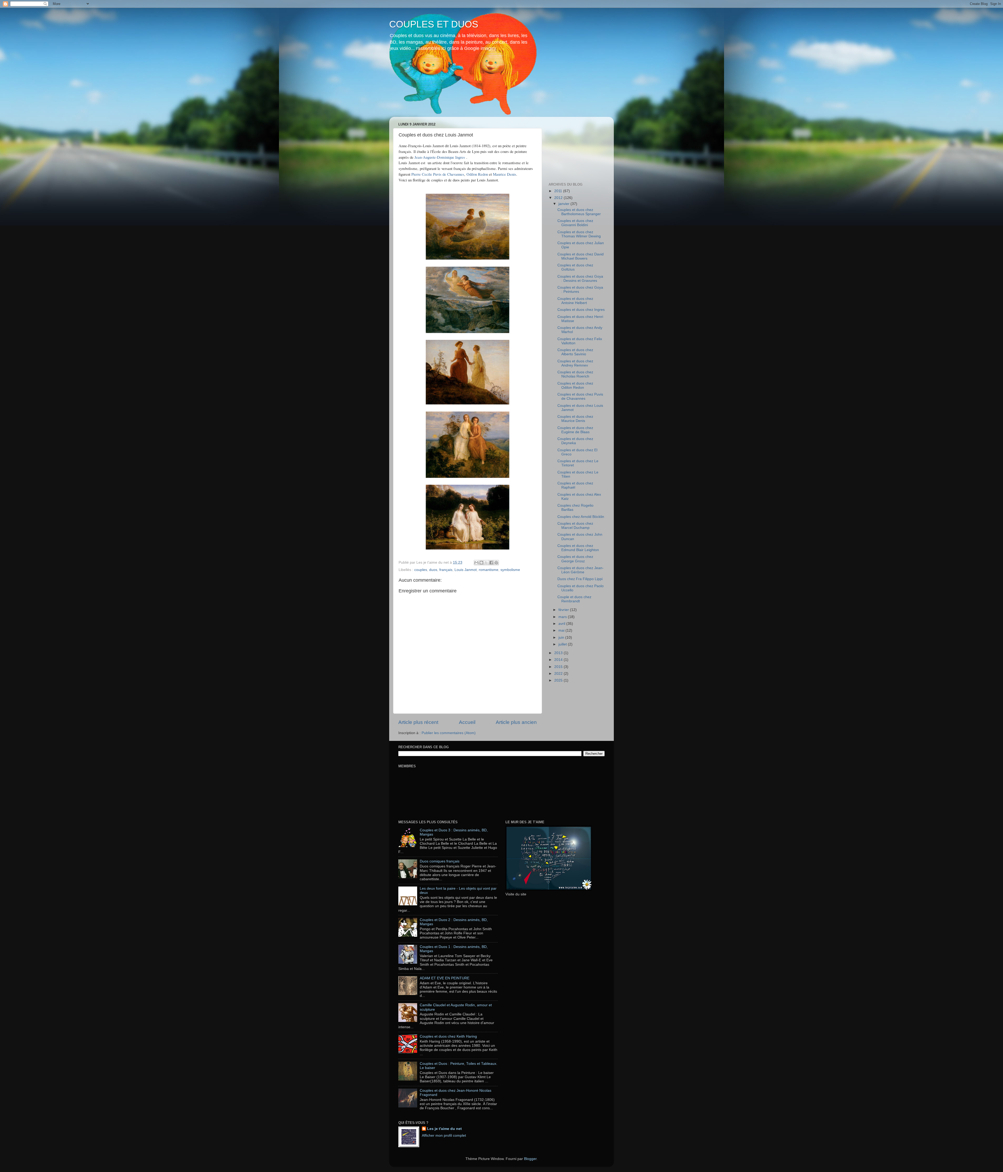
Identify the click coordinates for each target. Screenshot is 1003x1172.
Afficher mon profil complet (444, 1135)
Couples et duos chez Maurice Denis (575, 419)
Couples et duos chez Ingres (581, 310)
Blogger (530, 1159)
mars (563, 617)
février (564, 610)
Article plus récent (418, 722)
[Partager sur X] (486, 562)
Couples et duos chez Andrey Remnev (575, 363)
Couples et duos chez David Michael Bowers (580, 256)
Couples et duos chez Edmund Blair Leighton (578, 548)
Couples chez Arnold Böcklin (580, 517)
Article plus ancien (516, 722)
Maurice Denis (504, 174)
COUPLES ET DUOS (433, 24)
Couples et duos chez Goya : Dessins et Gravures (580, 279)
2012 (559, 198)
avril (562, 624)
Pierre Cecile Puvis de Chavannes (437, 174)
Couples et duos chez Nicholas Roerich (575, 374)
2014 (559, 660)
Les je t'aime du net (444, 1129)
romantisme (488, 570)
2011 (558, 191)
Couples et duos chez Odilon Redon (575, 385)
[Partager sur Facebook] (491, 562)
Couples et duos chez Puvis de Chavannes (580, 396)
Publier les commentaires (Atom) (449, 733)
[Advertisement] (575, 147)
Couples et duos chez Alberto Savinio (575, 352)
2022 (559, 674)
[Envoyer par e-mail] (476, 562)
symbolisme (510, 570)
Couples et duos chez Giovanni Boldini (575, 223)
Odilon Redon (477, 174)
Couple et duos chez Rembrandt (574, 599)
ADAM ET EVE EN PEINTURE (444, 978)
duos (433, 570)
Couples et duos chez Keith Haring (448, 1036)
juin (561, 637)
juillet (563, 644)
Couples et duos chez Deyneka (575, 441)
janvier (564, 204)
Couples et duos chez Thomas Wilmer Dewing (579, 234)
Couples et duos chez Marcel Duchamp (575, 526)
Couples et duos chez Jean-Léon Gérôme (580, 570)
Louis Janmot (465, 570)
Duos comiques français (439, 861)
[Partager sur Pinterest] (496, 562)
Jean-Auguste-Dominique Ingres (440, 157)
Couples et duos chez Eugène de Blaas (575, 430)
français (445, 570)
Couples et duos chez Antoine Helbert (575, 301)
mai (561, 630)
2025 (559, 680)
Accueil (467, 722)
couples (420, 570)
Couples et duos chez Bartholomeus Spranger (579, 212)
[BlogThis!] (481, 562)
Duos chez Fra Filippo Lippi (580, 579)
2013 (559, 653)
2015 (559, 667)
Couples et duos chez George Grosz (575, 559)
